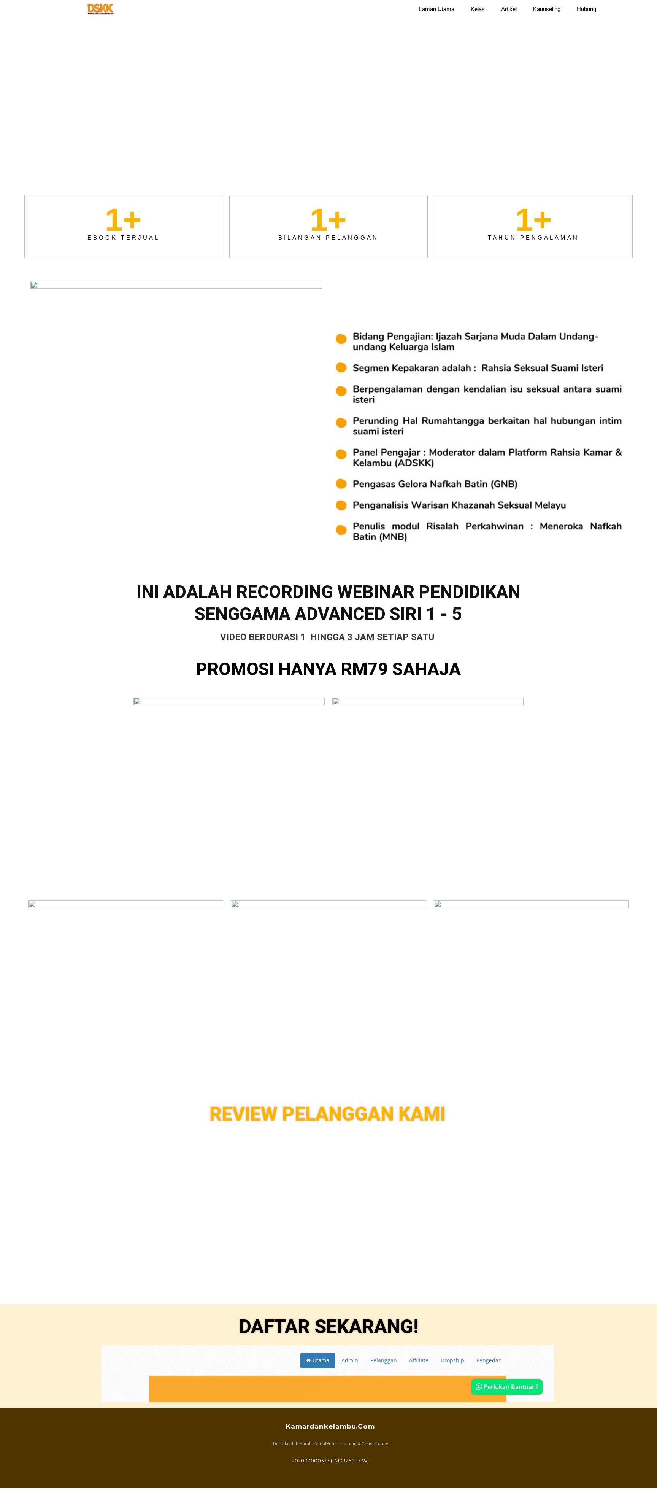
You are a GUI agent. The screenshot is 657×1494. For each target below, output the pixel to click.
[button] (625, 9)
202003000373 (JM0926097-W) (330, 1460)
